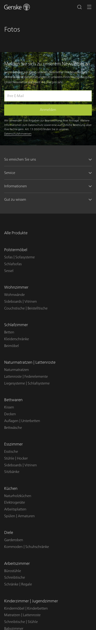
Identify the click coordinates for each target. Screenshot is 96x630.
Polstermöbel (15, 249)
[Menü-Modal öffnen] (89, 7)
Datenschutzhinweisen (17, 133)
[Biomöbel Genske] (17, 7)
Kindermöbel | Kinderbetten (26, 608)
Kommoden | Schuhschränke (26, 547)
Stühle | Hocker (16, 458)
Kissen (9, 407)
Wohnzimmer (16, 287)
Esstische (11, 451)
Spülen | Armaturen (19, 516)
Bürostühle (12, 571)
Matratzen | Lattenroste (22, 615)
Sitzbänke (11, 472)
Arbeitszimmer (17, 563)
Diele (8, 532)
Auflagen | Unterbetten (22, 421)
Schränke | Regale (18, 584)
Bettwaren (13, 399)
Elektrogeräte (14, 502)
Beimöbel (11, 346)
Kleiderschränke (16, 339)
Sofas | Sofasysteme (19, 257)
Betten (9, 332)
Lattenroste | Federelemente (26, 376)
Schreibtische (14, 577)
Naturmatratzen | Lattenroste (29, 362)
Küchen (10, 488)
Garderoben (13, 540)
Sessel (9, 271)
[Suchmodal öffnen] (79, 7)
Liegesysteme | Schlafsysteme (27, 383)
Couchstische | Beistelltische (26, 308)
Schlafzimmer (16, 324)
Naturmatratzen (16, 370)
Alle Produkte (15, 232)
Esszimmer (13, 444)
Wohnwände (14, 295)
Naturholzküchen (17, 496)
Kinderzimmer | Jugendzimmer (31, 601)
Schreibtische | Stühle (21, 622)
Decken (10, 414)
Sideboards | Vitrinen (20, 301)
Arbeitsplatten (15, 509)
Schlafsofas (13, 264)
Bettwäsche (13, 428)
